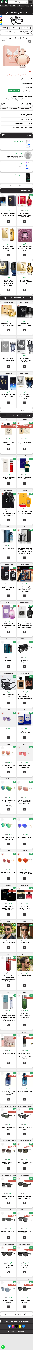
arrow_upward (2, 1321)
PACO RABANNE (18, 127)
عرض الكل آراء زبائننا (16, 186)
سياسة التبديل (14, 108)
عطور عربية (12, 5)
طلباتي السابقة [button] (27, 28)
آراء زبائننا (5, 28)
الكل (27, 5)
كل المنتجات (22, 31)
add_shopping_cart (25, 221)
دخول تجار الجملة (15, 28)
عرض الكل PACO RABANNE (16, 410)
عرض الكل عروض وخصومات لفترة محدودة (16, 1314)
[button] (6, 2)
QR (3, 104)
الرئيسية (29, 31)
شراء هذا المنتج (13, 91)
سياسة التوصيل (25, 108)
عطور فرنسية (20, 5)
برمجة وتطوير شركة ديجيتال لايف (16, 1331)
